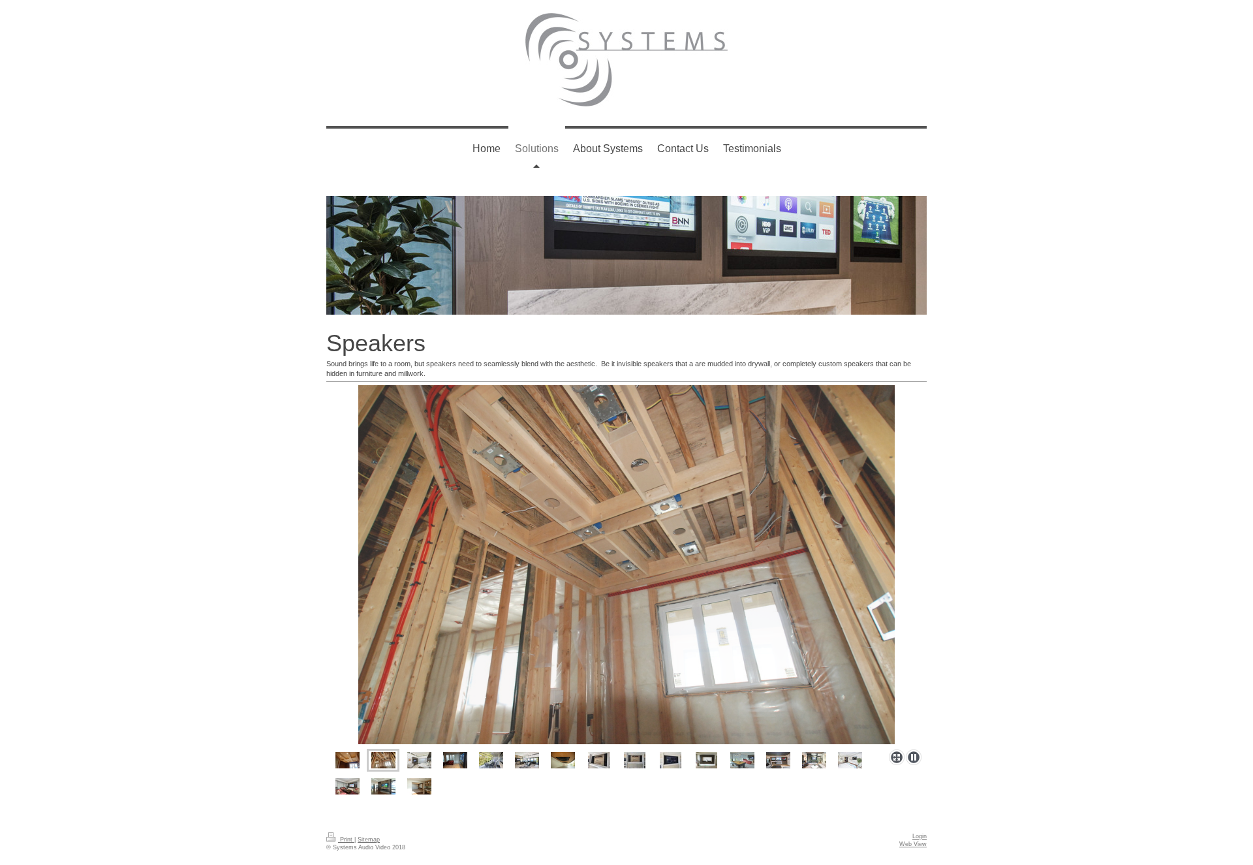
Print (346, 839)
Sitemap (369, 839)
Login (919, 836)
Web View (913, 844)
